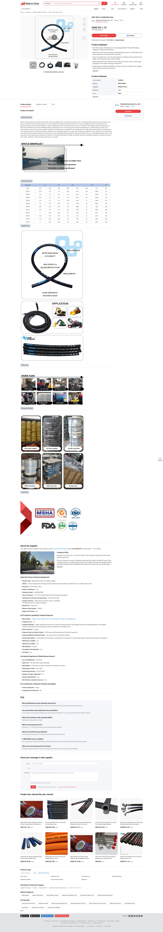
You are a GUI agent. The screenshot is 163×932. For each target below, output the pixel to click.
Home (22, 12)
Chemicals (28, 12)
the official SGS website (60, 549)
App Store (24, 916)
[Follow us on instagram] (134, 916)
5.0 (122, 106)
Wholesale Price (91, 921)
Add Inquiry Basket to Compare (54, 72)
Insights (117, 921)
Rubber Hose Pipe (43, 903)
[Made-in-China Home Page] (29, 3)
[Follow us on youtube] (137, 916)
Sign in (141, 4)
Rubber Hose (44, 619)
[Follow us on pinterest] (139, 916)
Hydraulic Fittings (60, 619)
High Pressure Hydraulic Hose (59, 903)
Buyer (103, 9)
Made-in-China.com (74, 923)
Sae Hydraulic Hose (129, 903)
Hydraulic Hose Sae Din (38, 907)
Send (33, 787)
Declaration (99, 926)
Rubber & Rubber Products (40, 12)
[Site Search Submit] (104, 3)
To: (29, 768)
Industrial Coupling (25, 879)
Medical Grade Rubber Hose (69, 895)
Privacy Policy (107, 926)
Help (112, 9)
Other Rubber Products (52, 895)
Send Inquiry (104, 35)
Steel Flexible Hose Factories (78, 903)
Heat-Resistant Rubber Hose (105, 895)
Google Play (35, 916)
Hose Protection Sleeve (57, 879)
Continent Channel (101, 921)
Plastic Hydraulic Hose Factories (97, 903)
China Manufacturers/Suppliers (68, 921)
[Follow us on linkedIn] (142, 916)
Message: (27, 773)
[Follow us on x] (132, 916)
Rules (141, 9)
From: (28, 763)
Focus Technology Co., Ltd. (69, 926)
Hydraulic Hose (36, 619)
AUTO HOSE (23, 876)
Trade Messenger (47, 916)
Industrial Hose (85, 876)
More (21, 910)
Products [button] (47, 3)
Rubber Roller (25, 895)
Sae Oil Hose (25, 907)
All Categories (26, 9)
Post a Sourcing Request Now (67, 787)
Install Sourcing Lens (62, 916)
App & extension (122, 9)
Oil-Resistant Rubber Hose (87, 895)
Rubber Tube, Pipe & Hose (55, 12)
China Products (55, 921)
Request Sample (119, 40)
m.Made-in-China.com (85, 923)
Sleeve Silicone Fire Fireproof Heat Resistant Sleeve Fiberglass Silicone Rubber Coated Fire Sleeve (79, 858)
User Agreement (90, 926)
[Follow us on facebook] (129, 916)
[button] (99, 3)
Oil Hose (51, 619)
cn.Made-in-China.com (97, 923)
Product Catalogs (44, 873)
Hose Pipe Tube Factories (28, 903)
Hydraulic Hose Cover (115, 903)
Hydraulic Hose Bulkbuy (54, 907)
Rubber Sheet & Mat (37, 895)
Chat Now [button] (131, 35)
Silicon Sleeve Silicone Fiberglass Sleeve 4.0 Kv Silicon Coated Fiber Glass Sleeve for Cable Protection (31, 824)
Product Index (110, 921)
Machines (84, 879)
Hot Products (47, 921)
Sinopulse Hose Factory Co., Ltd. (104, 20)
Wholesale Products (81, 921)
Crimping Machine (70, 619)
